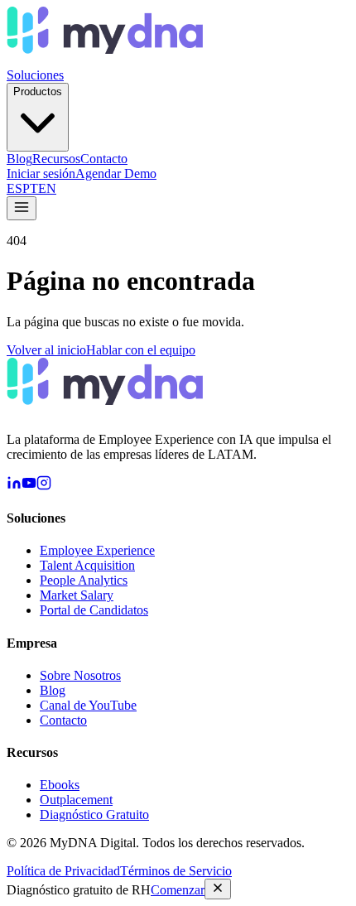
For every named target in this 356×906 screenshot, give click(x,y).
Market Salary (76, 595)
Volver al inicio (46, 350)
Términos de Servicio (176, 871)
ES (14, 188)
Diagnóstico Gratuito (94, 814)
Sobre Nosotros (80, 675)
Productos (37, 91)
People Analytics (83, 580)
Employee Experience (97, 550)
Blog (19, 159)
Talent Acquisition (87, 565)
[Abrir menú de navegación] (21, 208)
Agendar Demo (115, 173)
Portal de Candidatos (94, 610)
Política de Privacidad (63, 871)
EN (47, 188)
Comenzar (177, 890)
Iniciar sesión (41, 173)
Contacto (103, 159)
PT (30, 188)
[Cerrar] (217, 889)
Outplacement (76, 800)
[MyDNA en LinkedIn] (14, 486)
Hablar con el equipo (140, 350)
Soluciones (35, 75)
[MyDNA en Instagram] (43, 486)
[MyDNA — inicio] (105, 60)
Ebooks (59, 785)
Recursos (56, 159)
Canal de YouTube (88, 705)
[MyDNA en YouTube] (29, 486)
